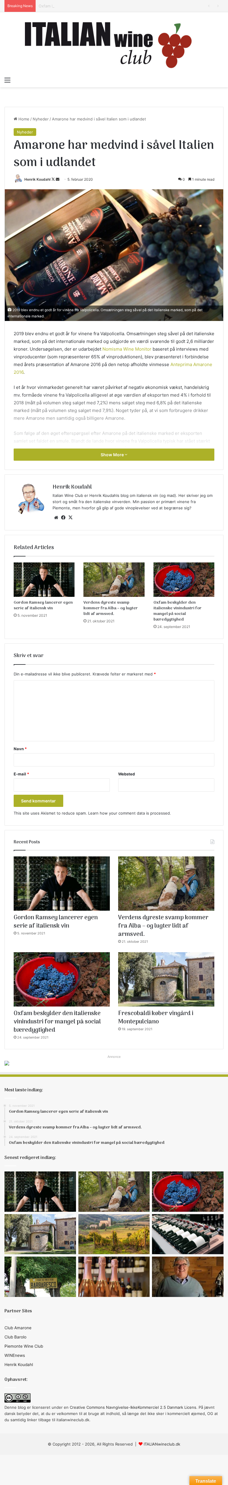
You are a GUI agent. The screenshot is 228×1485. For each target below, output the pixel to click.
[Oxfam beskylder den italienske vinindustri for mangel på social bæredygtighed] (183, 579)
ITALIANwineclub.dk (162, 1444)
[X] (70, 517)
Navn (20, 748)
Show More (113, 454)
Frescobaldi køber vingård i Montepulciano (155, 1018)
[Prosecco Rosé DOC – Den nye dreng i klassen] (114, 1277)
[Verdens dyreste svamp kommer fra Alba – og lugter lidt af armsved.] (113, 579)
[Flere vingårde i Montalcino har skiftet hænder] (114, 1234)
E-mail (21, 774)
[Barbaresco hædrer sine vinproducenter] (40, 1277)
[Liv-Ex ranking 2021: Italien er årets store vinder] (188, 1234)
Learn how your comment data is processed (129, 813)
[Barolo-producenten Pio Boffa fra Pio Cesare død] (188, 1277)
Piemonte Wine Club (23, 1346)
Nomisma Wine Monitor (126, 349)
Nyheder (41, 119)
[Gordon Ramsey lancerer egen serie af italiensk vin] (44, 579)
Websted (126, 774)
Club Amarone (17, 1327)
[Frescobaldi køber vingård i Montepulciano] (166, 979)
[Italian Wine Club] (114, 43)
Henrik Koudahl (37, 179)
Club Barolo (15, 1337)
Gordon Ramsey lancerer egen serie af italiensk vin (43, 605)
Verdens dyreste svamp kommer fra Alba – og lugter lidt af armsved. (110, 608)
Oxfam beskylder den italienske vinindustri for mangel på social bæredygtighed (112, 6)
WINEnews (14, 1355)
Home (23, 119)
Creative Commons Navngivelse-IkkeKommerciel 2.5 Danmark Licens (133, 1407)
